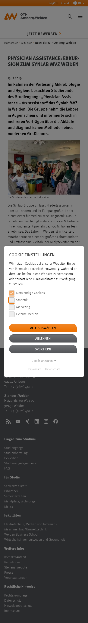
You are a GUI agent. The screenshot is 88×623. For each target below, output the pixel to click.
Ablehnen (43, 338)
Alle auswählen (43, 327)
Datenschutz (52, 369)
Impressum (34, 369)
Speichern (43, 349)
